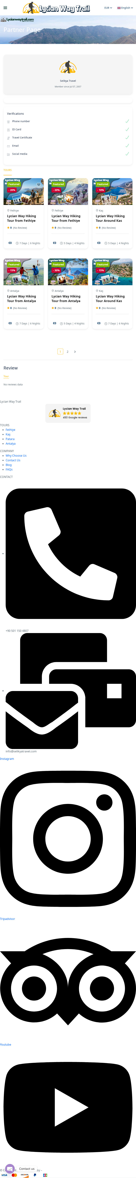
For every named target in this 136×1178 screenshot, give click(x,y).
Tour (6, 376)
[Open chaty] (10, 1169)
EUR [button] (107, 7)
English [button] (126, 7)
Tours (8, 170)
